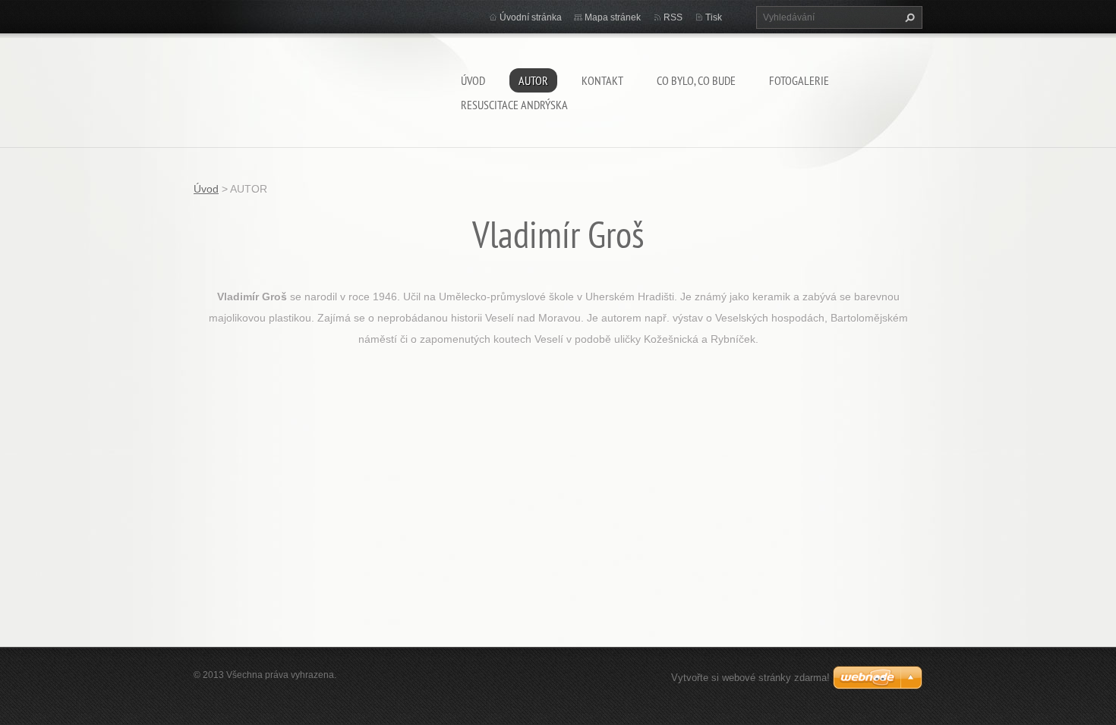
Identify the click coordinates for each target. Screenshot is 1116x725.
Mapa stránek (613, 17)
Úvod (473, 80)
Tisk (713, 17)
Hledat (908, 17)
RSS (673, 17)
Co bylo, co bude (696, 80)
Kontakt (602, 80)
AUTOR (533, 80)
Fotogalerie (799, 80)
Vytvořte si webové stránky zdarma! (750, 677)
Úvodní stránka (531, 17)
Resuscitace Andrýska (514, 104)
